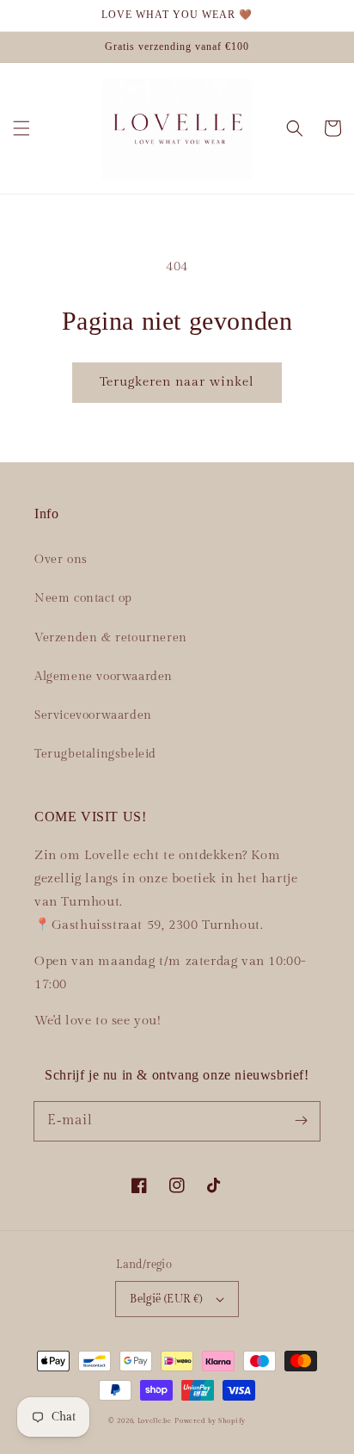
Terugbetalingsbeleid (95, 754)
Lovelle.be (154, 1421)
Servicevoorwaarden (93, 715)
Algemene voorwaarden (103, 677)
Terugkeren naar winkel (177, 381)
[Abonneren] (301, 1121)
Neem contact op (83, 598)
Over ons (61, 559)
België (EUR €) (166, 1299)
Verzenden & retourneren (110, 638)
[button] (21, 128)
